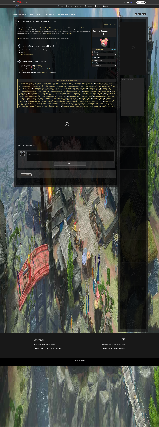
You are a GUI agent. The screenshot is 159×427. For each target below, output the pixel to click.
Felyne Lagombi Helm (95, 106)
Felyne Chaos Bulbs (42, 95)
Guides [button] (106, 6)
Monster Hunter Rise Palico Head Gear (67, 80)
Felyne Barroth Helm (71, 90)
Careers (110, 344)
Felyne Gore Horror (28, 100)
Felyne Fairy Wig (45, 98)
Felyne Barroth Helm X (84, 90)
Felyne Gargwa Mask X (72, 98)
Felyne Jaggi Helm (85, 101)
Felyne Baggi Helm (69, 88)
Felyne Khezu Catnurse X (28, 106)
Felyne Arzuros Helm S (104, 86)
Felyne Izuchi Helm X (72, 101)
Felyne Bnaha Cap (34, 93)
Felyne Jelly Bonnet (29, 103)
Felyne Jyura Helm (54, 103)
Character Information (19, 14)
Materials (49, 33)
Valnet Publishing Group (119, 348)
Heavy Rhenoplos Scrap (27, 54)
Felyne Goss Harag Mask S (58, 100)
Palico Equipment (49, 14)
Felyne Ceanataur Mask (28, 95)
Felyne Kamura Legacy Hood (82, 105)
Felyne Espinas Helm (33, 98)
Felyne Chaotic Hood (67, 95)
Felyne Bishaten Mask (104, 91)
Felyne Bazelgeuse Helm (58, 91)
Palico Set (56, 30)
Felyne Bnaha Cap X (59, 93)
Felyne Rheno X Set (48, 30)
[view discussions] (136, 14)
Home (35, 344)
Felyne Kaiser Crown (26, 105)
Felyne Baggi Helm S (81, 88)
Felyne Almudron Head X (101, 85)
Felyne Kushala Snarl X (82, 106)
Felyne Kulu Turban (42, 106)
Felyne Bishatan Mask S (89, 91)
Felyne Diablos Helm (47, 96)
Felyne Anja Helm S (50, 86)
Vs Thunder (43, 69)
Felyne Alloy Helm (34, 85)
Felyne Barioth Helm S (44, 90)
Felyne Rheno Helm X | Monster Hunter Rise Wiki (36, 22)
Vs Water (35, 69)
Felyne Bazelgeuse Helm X (74, 91)
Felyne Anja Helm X (62, 86)
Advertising (105, 344)
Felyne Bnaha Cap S (46, 93)
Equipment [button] (89, 6)
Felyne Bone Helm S (98, 93)
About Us (48, 344)
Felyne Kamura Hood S (67, 105)
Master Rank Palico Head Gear (66, 14)
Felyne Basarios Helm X (44, 91)
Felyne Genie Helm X (98, 98)
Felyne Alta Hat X (26, 86)
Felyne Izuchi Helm (47, 101)
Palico (39, 31)
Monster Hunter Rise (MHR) (39, 28)
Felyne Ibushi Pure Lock (33, 101)
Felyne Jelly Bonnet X (41, 103)
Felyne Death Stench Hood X (32, 96)
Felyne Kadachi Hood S (93, 103)
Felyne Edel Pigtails (87, 96)
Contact (53, 344)
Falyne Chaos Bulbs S (36, 83)
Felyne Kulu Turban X (68, 106)
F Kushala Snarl (24, 83)
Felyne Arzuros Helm (90, 86)
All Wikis (39, 344)
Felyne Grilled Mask (104, 100)
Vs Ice (50, 69)
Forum (43, 344)
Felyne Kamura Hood (53, 105)
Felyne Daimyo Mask (96, 95)
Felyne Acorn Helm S (61, 83)
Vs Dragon (42, 67)
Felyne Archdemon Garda (76, 86)
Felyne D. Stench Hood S (82, 95)
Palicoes (38, 14)
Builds (22, 71)
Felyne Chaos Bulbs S (55, 95)
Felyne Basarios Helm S (29, 91)
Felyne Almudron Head (71, 85)
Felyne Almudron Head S (86, 85)
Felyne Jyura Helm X (66, 103)
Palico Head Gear (53, 28)
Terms (114, 344)
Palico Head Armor (97, 49)
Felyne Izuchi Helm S (59, 101)
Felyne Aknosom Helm (87, 83)
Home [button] (61, 6)
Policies (123, 344)
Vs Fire (34, 67)
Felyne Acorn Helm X (74, 83)
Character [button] (79, 6)
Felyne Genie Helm (85, 98)
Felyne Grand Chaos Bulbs (90, 100)
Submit (71, 164)
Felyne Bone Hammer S (73, 93)
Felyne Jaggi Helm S (97, 101)
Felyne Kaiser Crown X (40, 105)
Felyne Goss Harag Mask (42, 100)
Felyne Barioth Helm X (58, 90)
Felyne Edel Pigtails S (100, 96)
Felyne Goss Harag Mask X (74, 100)
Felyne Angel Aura (38, 86)
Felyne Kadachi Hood (79, 103)
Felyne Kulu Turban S (55, 106)
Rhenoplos (38, 65)
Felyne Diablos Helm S (60, 96)
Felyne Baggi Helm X (94, 88)
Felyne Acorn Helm (49, 83)
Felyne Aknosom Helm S (101, 83)
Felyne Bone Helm (86, 93)
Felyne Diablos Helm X (74, 96)
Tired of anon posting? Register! (106, 145)
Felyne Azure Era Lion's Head (54, 88)
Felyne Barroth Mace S (98, 90)
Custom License (62, 352)
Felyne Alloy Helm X (58, 85)
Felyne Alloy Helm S (46, 85)
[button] (126, 2)
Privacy (118, 344)
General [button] (70, 6)
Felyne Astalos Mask (38, 88)
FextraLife (105, 348)
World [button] (98, 6)
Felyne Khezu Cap (97, 105)
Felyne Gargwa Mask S (58, 98)
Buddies (31, 14)
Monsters (69, 33)
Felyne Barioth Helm (31, 90)
